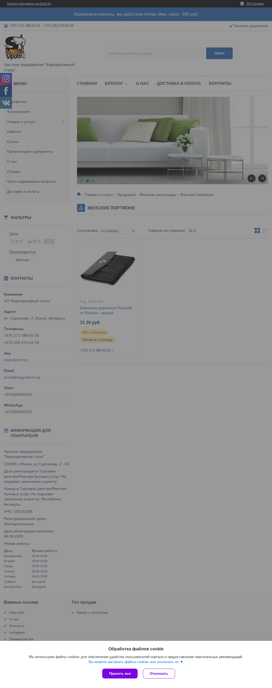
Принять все (120, 674)
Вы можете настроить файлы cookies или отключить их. (134, 662)
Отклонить (159, 674)
